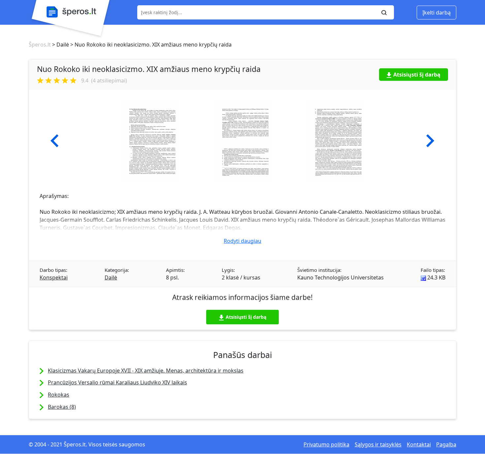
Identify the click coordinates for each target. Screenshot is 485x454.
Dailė (111, 277)
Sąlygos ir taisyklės (378, 444)
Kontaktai (419, 444)
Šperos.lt (40, 44)
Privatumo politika (326, 444)
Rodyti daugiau (242, 240)
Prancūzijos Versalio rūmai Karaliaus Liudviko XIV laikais (117, 382)
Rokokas (58, 394)
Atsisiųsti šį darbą (416, 74)
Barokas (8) (62, 406)
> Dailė (60, 44)
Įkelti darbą (436, 12)
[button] (54, 140)
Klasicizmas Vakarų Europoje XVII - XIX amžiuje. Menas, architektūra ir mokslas (145, 370)
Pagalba (446, 444)
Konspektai (54, 277)
